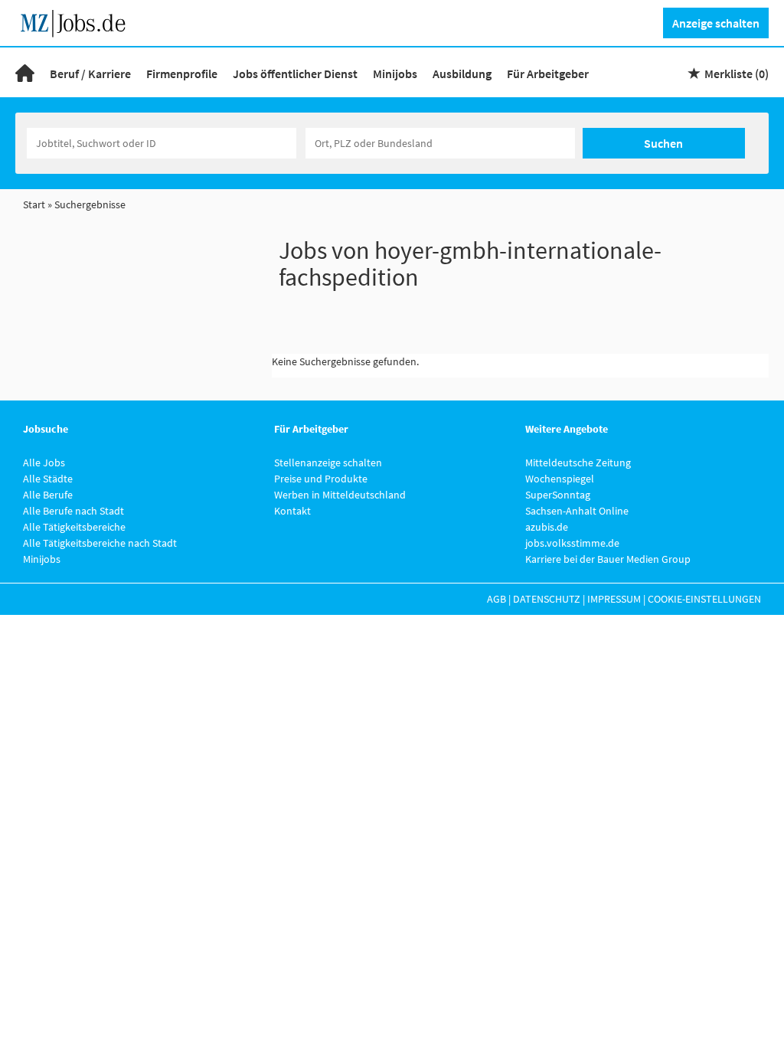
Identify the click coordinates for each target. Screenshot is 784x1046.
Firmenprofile (181, 73)
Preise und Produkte (321, 478)
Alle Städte (48, 478)
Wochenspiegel (559, 478)
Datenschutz (546, 599)
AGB (496, 599)
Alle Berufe (48, 495)
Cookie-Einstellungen (704, 599)
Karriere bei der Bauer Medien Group (608, 559)
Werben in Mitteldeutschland (340, 495)
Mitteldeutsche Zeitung (578, 462)
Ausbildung (462, 73)
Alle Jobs (44, 462)
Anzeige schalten (716, 23)
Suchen (663, 143)
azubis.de (546, 527)
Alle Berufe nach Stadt (73, 511)
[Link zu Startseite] (78, 21)
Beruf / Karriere (90, 73)
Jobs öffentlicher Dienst (295, 73)
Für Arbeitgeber (548, 73)
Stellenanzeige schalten (328, 462)
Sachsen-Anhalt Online (577, 511)
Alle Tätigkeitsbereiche (74, 527)
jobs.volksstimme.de (572, 543)
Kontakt (292, 511)
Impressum (614, 599)
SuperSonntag (557, 495)
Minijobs (395, 73)
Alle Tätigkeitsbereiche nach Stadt (100, 543)
